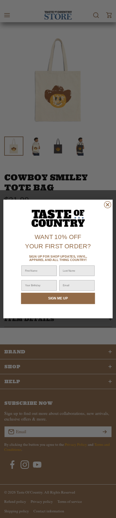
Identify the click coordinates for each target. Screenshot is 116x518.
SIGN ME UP (58, 298)
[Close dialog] (107, 204)
